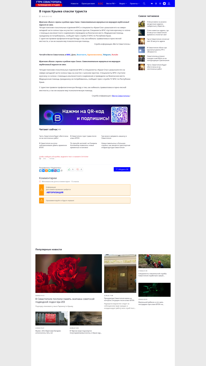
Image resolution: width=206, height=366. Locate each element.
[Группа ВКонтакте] (151, 3)
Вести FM (110, 3)
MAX (68, 54)
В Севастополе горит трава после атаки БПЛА (83, 137)
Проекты (134, 3)
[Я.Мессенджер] (49, 170)
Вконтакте (81, 54)
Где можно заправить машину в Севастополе (114, 137)
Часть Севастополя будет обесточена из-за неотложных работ (53, 137)
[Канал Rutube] (160, 3)
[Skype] (58, 170)
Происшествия (88, 3)
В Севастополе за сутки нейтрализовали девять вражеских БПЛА (53, 145)
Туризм (51, 158)
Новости (74, 3)
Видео (122, 3)
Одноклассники (94, 54)
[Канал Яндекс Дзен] (164, 3)
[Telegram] (40, 170)
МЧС (44, 158)
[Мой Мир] (52, 170)
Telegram (107, 54)
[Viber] (55, 170)
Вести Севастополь (121, 44)
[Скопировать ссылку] (61, 170)
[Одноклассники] (156, 3)
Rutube (115, 54)
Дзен (73, 54)
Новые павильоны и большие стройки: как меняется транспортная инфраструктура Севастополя (115, 145)
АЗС (100, 3)
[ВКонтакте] (43, 170)
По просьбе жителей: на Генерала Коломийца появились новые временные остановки (83, 145)
